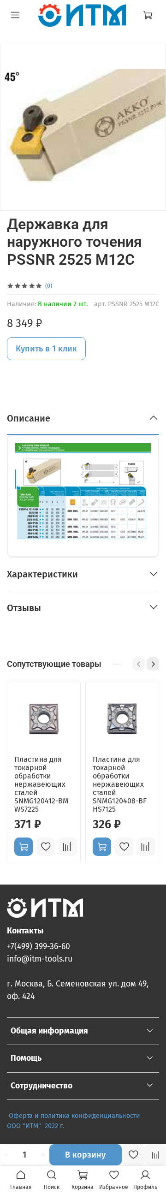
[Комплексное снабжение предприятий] (142, 1116)
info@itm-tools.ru (39, 959)
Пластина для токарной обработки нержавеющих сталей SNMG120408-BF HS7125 (120, 784)
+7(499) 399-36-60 (38, 946)
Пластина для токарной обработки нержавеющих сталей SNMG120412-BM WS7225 (41, 784)
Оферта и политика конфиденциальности (74, 1116)
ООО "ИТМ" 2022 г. (36, 1126)
